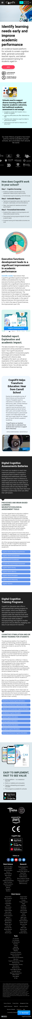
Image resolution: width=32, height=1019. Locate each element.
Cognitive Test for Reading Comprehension (13, 552)
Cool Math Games (16, 971)
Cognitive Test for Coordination (10, 559)
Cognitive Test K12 (7, 583)
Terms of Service (7, 1003)
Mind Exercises (15, 962)
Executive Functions (8, 884)
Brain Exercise (16, 955)
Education (15, 943)
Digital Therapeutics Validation (23, 867)
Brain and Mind (8, 868)
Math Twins (23, 917)
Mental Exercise (16, 967)
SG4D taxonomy (23, 883)
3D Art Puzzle (8, 932)
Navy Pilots (23, 873)
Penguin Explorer (23, 901)
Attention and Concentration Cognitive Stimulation (15, 709)
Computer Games (23, 869)
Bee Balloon (23, 907)
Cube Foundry (23, 910)
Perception (8, 889)
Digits (23, 903)
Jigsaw (23, 914)
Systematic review (23, 881)
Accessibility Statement (12, 1012)
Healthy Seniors (23, 876)
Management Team (24, 1003)
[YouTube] (16, 860)
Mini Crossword (8, 898)
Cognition (8, 877)
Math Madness (8, 920)
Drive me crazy (8, 914)
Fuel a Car (23, 915)
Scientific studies (7, 276)
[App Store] (9, 794)
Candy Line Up (23, 898)
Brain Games (16, 966)
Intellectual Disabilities (8, 880)
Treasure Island (8, 910)
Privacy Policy (15, 1003)
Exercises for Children (16, 952)
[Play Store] (9, 798)
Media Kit (16, 1006)
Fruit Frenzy (8, 900)
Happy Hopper (23, 896)
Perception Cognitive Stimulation (11, 729)
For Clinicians (16, 940)
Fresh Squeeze (23, 912)
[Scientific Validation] (16, 171)
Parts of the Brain (8, 870)
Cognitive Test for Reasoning (10, 579)
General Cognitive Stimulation (10, 717)
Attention (8, 890)
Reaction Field (23, 929)
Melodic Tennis (8, 924)
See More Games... (23, 932)
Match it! (8, 917)
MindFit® (16, 947)
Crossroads (23, 908)
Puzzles (23, 900)
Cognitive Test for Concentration (11, 555)
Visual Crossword (8, 915)
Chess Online (8, 896)
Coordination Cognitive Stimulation (11, 713)
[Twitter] (12, 860)
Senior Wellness (23, 875)
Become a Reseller (11, 1009)
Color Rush (8, 931)
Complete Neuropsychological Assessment (13, 563)
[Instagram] (20, 860)
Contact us (19, 1009)
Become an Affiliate (24, 1006)
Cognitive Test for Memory (9, 571)
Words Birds (23, 931)
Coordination (8, 885)
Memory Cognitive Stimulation (10, 725)
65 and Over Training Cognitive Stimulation (13, 701)
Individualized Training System (15, 957)
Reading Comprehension (16, 973)
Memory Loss (8, 879)
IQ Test (15, 978)
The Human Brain (8, 866)
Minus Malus (23, 919)
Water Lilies (23, 927)
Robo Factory (8, 907)
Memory (8, 887)
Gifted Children (15, 974)
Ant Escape (8, 908)
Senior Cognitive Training (23, 878)
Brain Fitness (8, 875)
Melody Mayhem (8, 929)
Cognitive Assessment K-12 (16, 328)
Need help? (25, 1013)
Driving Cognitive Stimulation (10, 721)
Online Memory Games (15, 969)
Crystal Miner (8, 903)
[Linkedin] (24, 860)
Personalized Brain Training (15, 964)
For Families (16, 938)
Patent (15, 945)
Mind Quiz (15, 959)
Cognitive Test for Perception (10, 575)
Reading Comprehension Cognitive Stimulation (14, 705)
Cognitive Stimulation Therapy (16, 961)
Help (24, 1009)
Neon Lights (8, 912)
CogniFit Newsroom (8, 1006)
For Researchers (16, 942)
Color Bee (23, 905)
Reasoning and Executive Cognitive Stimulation (14, 733)
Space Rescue (8, 919)
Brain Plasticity (8, 873)
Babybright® (16, 949)
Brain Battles (16, 976)
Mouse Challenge (23, 920)
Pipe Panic (8, 901)
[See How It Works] (10, 92)
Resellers (16, 950)
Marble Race (8, 922)
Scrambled (8, 926)
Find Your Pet (8, 927)
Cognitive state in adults (23, 880)
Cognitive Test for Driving (9, 567)
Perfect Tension (23, 922)
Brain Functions (8, 882)
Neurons (8, 872)
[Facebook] (8, 860)
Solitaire (8, 905)
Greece (4, 1016)
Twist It (23, 926)
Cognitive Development (15, 954)
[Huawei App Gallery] (16, 849)
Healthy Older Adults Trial (23, 871)
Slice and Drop (23, 924)
